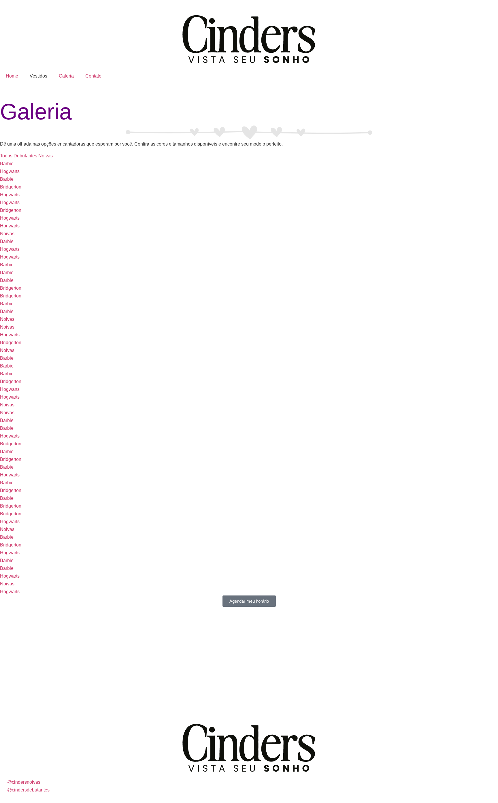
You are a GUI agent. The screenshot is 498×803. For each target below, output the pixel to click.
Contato (93, 75)
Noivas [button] (45, 155)
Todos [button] (7, 155)
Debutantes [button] (26, 155)
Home (12, 75)
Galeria (66, 75)
